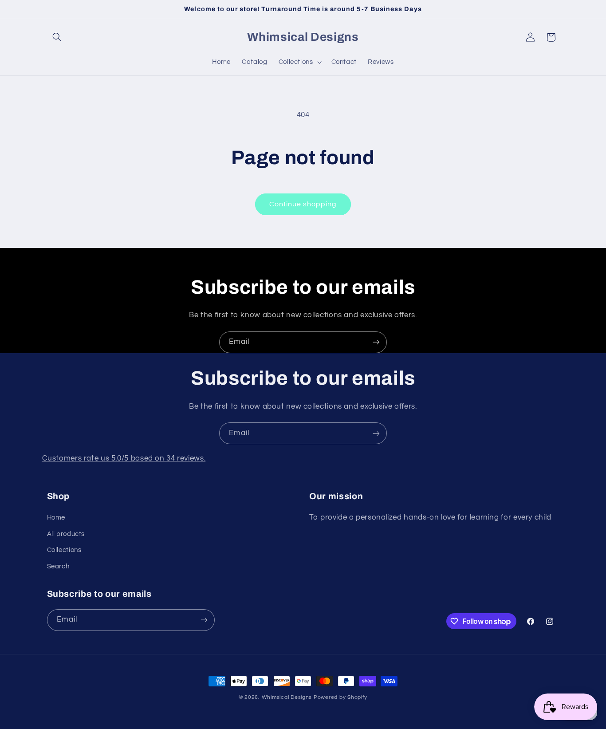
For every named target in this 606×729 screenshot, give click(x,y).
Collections (64, 550)
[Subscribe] (376, 342)
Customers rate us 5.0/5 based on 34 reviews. (124, 458)
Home (56, 517)
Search (58, 566)
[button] (57, 37)
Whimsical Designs (287, 697)
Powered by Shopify (340, 697)
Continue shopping (303, 204)
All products (66, 534)
